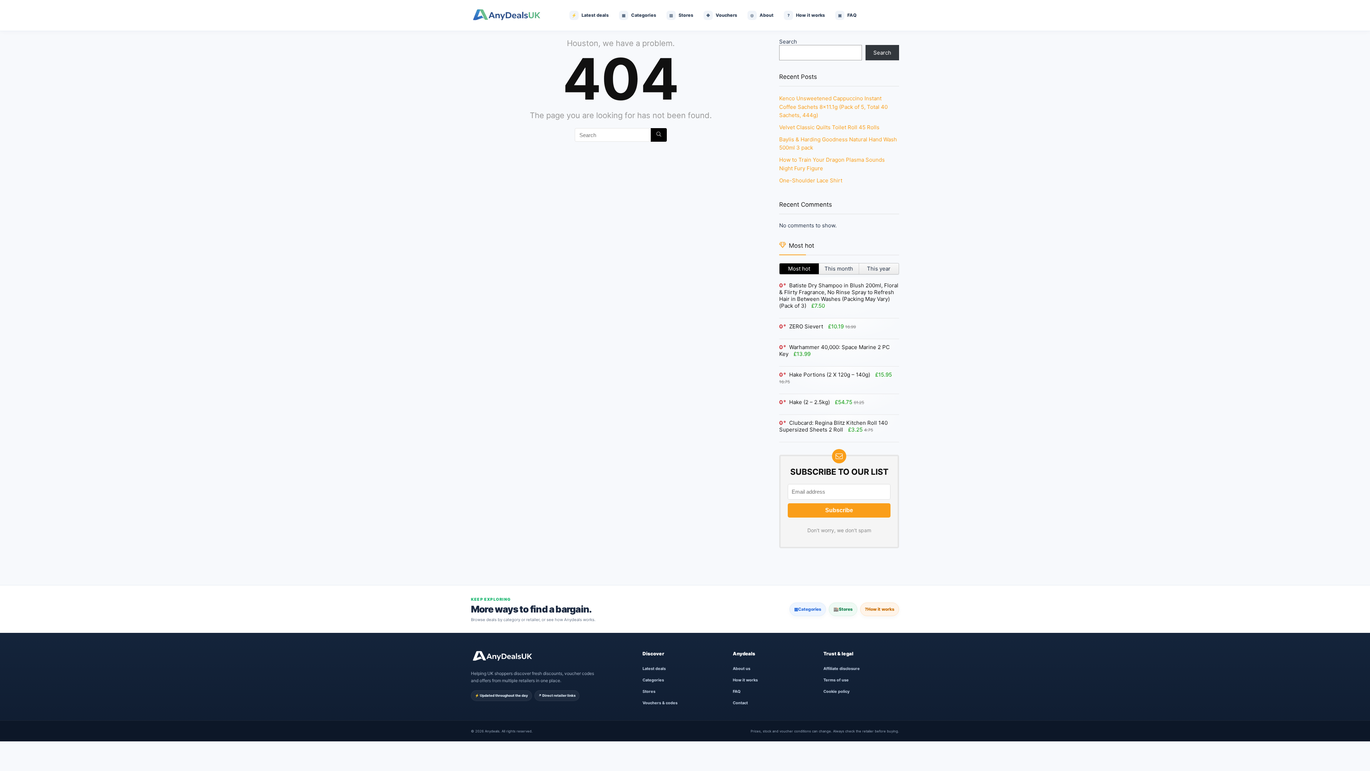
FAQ (737, 691)
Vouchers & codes (660, 702)
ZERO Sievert (806, 326)
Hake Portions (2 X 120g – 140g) (829, 374)
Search (788, 41)
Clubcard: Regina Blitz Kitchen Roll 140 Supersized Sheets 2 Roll (833, 426)
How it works (879, 609)
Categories (807, 609)
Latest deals (654, 668)
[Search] (659, 135)
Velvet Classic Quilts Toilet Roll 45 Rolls (829, 127)
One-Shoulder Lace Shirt (810, 180)
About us (741, 668)
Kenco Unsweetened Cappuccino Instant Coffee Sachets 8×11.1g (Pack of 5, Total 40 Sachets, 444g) (833, 107)
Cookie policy (836, 691)
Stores (843, 609)
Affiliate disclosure (841, 668)
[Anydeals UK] (512, 15)
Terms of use (836, 679)
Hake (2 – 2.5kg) (809, 402)
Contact (740, 702)
